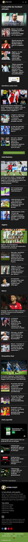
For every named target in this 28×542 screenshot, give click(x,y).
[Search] (23, 2)
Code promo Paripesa (8, 510)
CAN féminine (7, 157)
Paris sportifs (7, 420)
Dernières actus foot (9, 86)
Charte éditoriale (19, 534)
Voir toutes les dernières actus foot (14, 152)
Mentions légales (6, 536)
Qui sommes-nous (8, 534)
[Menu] (25, 2)
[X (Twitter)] (5, 529)
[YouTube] (11, 529)
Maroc (4, 291)
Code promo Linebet (7, 508)
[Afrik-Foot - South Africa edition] (22, 536)
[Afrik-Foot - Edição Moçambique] (25, 536)
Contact (15, 536)
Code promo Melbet (7, 505)
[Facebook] (3, 529)
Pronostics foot (8, 356)
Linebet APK (5, 512)
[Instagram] (8, 529)
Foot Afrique (12, 480)
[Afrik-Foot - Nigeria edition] (19, 536)
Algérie (4, 225)
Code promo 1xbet (7, 507)
